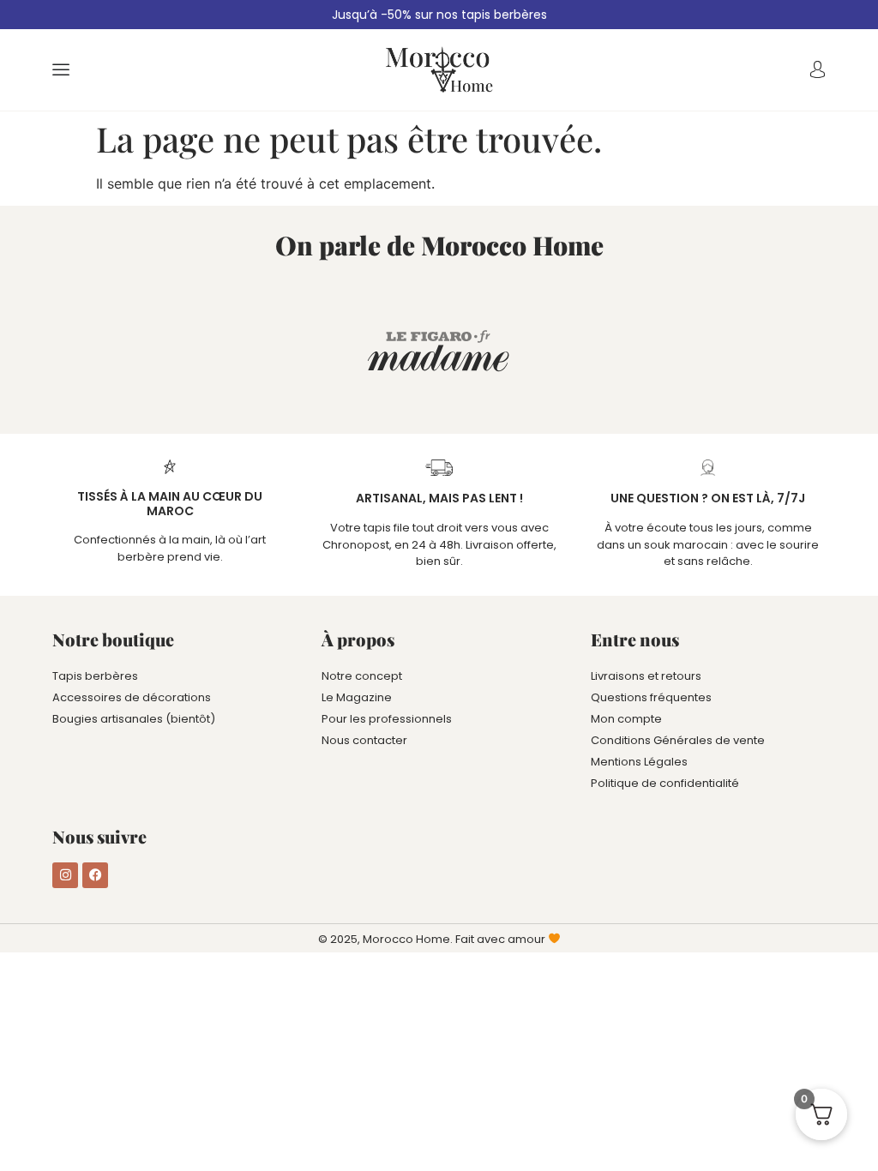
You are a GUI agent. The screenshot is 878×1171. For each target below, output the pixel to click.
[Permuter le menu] (60, 69)
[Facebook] (95, 875)
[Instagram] (65, 875)
